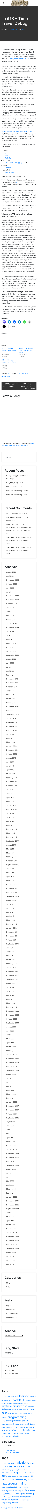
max (23, 29)
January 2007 (11, 1149)
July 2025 (10, 588)
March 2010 (10, 1003)
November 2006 (12, 1157)
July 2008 (10, 1078)
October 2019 (11, 730)
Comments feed (12, 1314)
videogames (14, 1433)
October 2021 (11, 687)
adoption (13, 1396)
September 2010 (12, 979)
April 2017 (10, 798)
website (15, 1436)
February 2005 (12, 1229)
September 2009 (12, 1023)
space (33, 1430)
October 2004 (11, 1244)
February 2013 (11, 885)
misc (4, 1412)
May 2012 (10, 912)
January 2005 (11, 1233)
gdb (6, 156)
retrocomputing (19, 1424)
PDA (29, 1413)
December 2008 (12, 1059)
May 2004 (10, 1264)
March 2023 (11, 643)
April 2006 (10, 1185)
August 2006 (11, 1169)
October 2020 (11, 711)
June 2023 (10, 635)
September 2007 (12, 1118)
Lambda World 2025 (14, 487)
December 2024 (12, 596)
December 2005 (12, 1201)
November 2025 (12, 580)
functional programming (14, 1406)
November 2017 (12, 782)
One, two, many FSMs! (14, 483)
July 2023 (10, 631)
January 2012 (11, 928)
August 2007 (11, 1122)
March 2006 (11, 1189)
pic (32, 1413)
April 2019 (10, 738)
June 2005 (10, 1213)
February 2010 (11, 1007)
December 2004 (12, 1236)
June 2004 (10, 1260)
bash (6, 1400)
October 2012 (11, 892)
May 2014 (10, 849)
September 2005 (12, 1209)
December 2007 (12, 1106)
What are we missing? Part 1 (17, 495)
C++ (26, 373)
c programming (13, 1403)
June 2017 (10, 794)
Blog (9, 373)
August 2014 (11, 845)
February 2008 (12, 1098)
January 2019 (11, 746)
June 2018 (10, 766)
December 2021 (12, 679)
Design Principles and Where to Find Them (18, 477)
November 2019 (12, 726)
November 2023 (12, 627)
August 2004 (11, 1252)
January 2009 (11, 1055)
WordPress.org (12, 1317)
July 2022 (10, 663)
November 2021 (12, 683)
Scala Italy (12, 1427)
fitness (25, 1403)
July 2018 (10, 762)
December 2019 (12, 722)
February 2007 (11, 1146)
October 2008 (11, 1066)
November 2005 (12, 1205)
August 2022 (11, 659)
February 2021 (11, 703)
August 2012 (11, 900)
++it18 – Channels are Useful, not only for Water (26, 350)
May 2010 (10, 995)
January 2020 (11, 718)
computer (33, 1400)
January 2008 (11, 1102)
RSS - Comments (11, 1374)
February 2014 (11, 857)
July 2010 (10, 987)
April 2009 (10, 1043)
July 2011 (9, 948)
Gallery (9, 1287)
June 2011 (10, 952)
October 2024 (11, 604)
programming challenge (11, 1421)
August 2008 (11, 1074)
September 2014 (12, 841)
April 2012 (10, 916)
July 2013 (10, 869)
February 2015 (11, 837)
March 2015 (10, 833)
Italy (4, 1409)
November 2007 (12, 1110)
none (9, 1413)
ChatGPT (27, 1400)
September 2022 (12, 655)
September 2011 (12, 944)
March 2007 (11, 1142)
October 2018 (11, 754)
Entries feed (11, 1310)
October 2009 (11, 1019)
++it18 (22, 373)
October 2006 (11, 1161)
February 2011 (11, 964)
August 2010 (11, 983)
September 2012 (12, 896)
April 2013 (10, 877)
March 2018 (10, 774)
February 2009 (12, 1051)
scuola (8, 1430)
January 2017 (11, 805)
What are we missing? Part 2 (17, 491)
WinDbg (19, 182)
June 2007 (10, 1130)
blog (10, 1400)
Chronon (8, 167)
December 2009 (12, 1011)
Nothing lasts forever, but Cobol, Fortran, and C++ (18, 530)
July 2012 (10, 904)
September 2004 (12, 1248)
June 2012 (10, 908)
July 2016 (10, 813)
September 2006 (12, 1165)
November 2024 (12, 600)
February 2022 (12, 675)
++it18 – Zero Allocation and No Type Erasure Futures (28, 386)
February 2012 (11, 924)
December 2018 (12, 750)
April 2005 (10, 1221)
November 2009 (12, 1015)
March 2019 (10, 742)
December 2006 (12, 1153)
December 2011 (12, 932)
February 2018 (11, 778)
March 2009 (11, 1047)
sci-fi (3, 1430)
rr (5, 153)
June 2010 (10, 991)
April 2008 (10, 1090)
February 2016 (11, 829)
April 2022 (10, 671)
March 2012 (10, 920)
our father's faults (19, 1413)
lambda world (13, 1409)
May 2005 (10, 1217)
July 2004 (10, 1256)
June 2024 (10, 612)
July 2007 (10, 1126)
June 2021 (10, 691)
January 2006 (11, 1197)
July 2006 (10, 1173)
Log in (8, 1306)
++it (18, 373)
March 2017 (10, 801)
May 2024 (10, 616)
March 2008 (11, 1094)
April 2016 (10, 825)
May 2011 (9, 956)
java (7, 1409)
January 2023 (11, 651)
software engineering (20, 1430)
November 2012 (12, 888)
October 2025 (11, 584)
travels (4, 1433)
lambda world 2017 (23, 1409)
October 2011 (11, 940)
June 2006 (10, 1177)
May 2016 (10, 821)
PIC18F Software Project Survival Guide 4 (9, 350)
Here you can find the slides (19, 59)
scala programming (25, 1427)
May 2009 (10, 1039)
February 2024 (12, 620)
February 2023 (12, 647)
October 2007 (11, 1114)
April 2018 (10, 770)
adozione (22, 1396)
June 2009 (10, 1035)
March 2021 (10, 699)
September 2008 (12, 1070)
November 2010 (12, 975)
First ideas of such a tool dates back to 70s (17, 132)
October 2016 (11, 809)
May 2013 (10, 873)
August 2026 (11, 572)
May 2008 (10, 1086)
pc (27, 1413)
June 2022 (10, 667)
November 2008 (12, 1062)
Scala (28, 1424)
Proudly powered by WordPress (12, 1508)
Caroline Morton (12, 517)
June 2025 (10, 592)
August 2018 (11, 758)
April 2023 (10, 639)
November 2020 (12, 707)
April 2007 (10, 1138)
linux (31, 1409)
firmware (20, 1403)
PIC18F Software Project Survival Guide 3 (9, 362)
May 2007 (10, 1134)
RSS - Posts (9, 1371)
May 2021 (10, 695)
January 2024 (11, 623)
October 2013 (11, 861)
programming (6, 376)
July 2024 (10, 608)
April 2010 (10, 999)
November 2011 (12, 936)
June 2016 (10, 817)
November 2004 (12, 1240)
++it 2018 (7, 1396)
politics (4, 1418)
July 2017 (10, 790)
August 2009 (11, 1027)
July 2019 (10, 734)
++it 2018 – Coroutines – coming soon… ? (10, 386)
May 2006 (10, 1181)
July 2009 (10, 1031)
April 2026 (10, 576)
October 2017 (11, 786)
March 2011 (10, 960)
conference (5, 1403)
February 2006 (12, 1193)
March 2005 (11, 1225)
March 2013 (10, 881)
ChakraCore (9, 172)
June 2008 (10, 1082)
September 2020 (12, 714)
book (16, 1400)
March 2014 (10, 853)
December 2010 (12, 972)
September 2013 (12, 865)
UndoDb (8, 158)
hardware (31, 1406)
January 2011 (11, 968)
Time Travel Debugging (13, 163)
